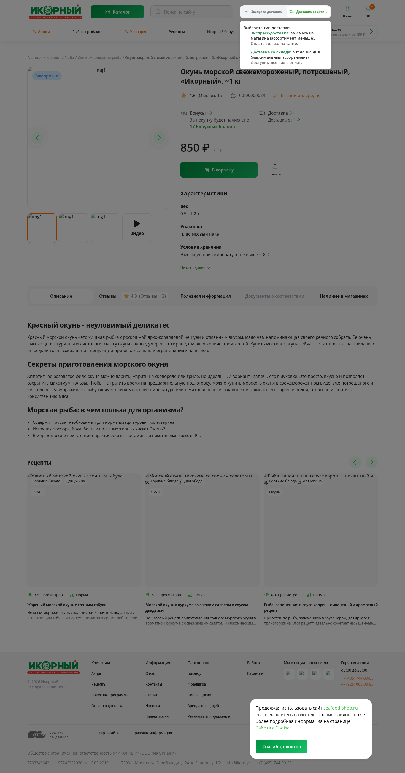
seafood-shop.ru (340, 708)
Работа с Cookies (274, 728)
